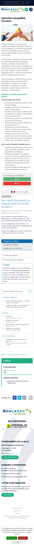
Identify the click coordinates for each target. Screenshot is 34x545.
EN (27, 2)
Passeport (9, 316)
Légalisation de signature (13, 328)
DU (27, 4)
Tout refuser (22, 538)
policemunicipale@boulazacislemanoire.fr (18, 374)
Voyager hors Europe (12, 320)
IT (23, 4)
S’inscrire (8, 495)
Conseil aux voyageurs (21, 270)
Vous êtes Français (10, 255)
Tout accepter (12, 538)
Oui (18, 179)
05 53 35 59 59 (9, 453)
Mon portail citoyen (12, 2)
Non (18, 183)
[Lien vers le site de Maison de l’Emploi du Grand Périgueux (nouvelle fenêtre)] (19, 426)
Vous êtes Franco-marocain (13, 260)
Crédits (17, 513)
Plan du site (17, 511)
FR (23, 2)
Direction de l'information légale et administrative (15, 354)
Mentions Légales (17, 508)
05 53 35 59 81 (11, 370)
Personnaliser (17, 542)
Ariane (13, 277)
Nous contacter (10, 457)
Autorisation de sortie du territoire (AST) (17, 324)
